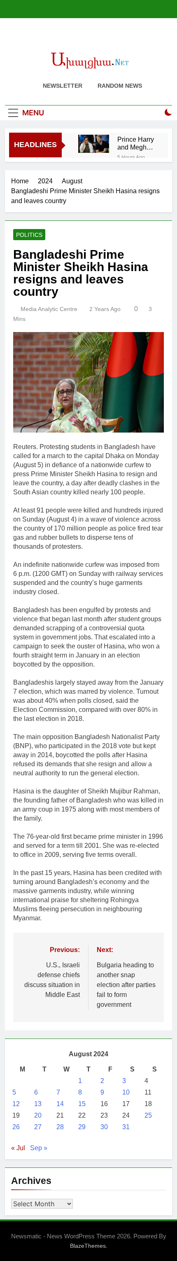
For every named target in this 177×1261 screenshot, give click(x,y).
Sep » (38, 1147)
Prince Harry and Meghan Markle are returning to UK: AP (135, 143)
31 (126, 1126)
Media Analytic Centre (49, 309)
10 (126, 1092)
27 (38, 1126)
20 (38, 1115)
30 (104, 1126)
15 (82, 1103)
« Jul (18, 1147)
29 (82, 1126)
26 (16, 1126)
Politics (29, 235)
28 (60, 1126)
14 (60, 1103)
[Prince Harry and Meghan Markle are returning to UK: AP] (93, 144)
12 (16, 1103)
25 (148, 1115)
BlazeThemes (88, 1245)
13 (38, 1103)
